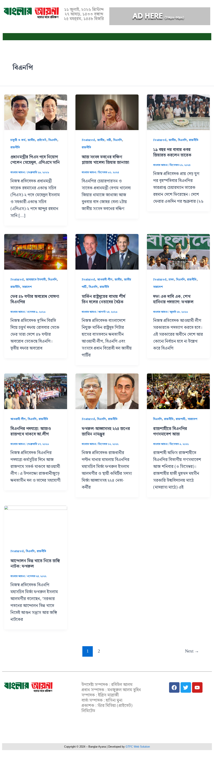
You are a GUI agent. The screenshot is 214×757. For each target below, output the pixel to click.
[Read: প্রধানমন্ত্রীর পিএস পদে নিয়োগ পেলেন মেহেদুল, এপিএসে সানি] (35, 112)
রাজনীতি (15, 147)
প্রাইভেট (41, 140)
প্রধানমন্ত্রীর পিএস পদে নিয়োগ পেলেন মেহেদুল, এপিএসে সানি (35, 160)
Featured (88, 140)
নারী (109, 140)
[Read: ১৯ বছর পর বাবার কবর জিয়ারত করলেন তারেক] (178, 112)
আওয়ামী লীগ (104, 279)
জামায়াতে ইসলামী (36, 279)
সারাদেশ (27, 287)
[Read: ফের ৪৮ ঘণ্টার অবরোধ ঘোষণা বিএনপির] (35, 251)
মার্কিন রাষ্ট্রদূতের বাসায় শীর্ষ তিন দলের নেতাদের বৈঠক (103, 299)
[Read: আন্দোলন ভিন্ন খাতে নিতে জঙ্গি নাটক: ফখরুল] (35, 523)
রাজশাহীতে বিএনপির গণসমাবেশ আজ (170, 431)
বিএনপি (52, 140)
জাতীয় (31, 140)
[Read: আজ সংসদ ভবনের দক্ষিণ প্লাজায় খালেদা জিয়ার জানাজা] (106, 112)
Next (192, 651)
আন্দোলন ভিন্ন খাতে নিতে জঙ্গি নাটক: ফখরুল (35, 564)
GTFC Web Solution (138, 746)
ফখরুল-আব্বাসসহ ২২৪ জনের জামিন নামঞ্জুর (106, 431)
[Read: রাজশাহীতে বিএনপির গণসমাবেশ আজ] (178, 391)
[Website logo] (28, 687)
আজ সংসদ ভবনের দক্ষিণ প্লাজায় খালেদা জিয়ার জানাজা (105, 160)
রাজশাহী (180, 419)
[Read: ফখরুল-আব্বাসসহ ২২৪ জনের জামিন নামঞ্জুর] (106, 391)
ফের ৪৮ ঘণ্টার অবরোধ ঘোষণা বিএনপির (34, 299)
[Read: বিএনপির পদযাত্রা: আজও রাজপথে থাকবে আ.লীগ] (35, 391)
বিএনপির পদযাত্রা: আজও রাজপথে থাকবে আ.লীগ (30, 431)
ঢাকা (171, 279)
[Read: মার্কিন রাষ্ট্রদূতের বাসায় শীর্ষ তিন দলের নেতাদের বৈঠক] (106, 251)
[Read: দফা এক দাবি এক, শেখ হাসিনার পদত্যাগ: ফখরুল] (178, 251)
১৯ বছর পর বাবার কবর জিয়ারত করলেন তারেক (172, 152)
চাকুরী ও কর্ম (17, 140)
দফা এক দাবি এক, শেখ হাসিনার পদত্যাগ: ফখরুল (173, 299)
